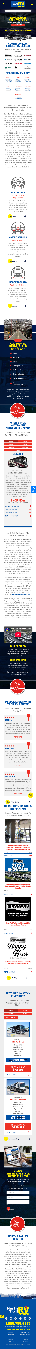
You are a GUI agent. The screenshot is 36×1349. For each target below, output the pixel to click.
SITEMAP (25, 1341)
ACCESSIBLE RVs (25, 1332)
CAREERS (10, 1339)
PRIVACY (25, 1337)
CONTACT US (11, 1341)
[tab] (11, 441)
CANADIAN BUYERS (25, 1334)
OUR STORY (11, 1334)
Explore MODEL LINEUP (18, 26)
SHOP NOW (18, 500)
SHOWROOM (11, 1337)
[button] (32, 4)
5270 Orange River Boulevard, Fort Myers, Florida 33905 (18, 1326)
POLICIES (25, 1339)
